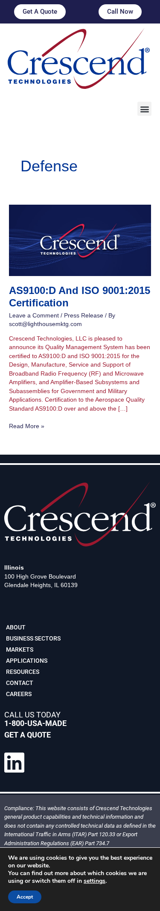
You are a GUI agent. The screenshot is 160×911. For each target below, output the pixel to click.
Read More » (26, 425)
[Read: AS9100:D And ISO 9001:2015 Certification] (80, 240)
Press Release (83, 315)
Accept (25, 896)
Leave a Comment (34, 315)
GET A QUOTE (27, 734)
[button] (144, 109)
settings (94, 881)
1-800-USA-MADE (35, 723)
